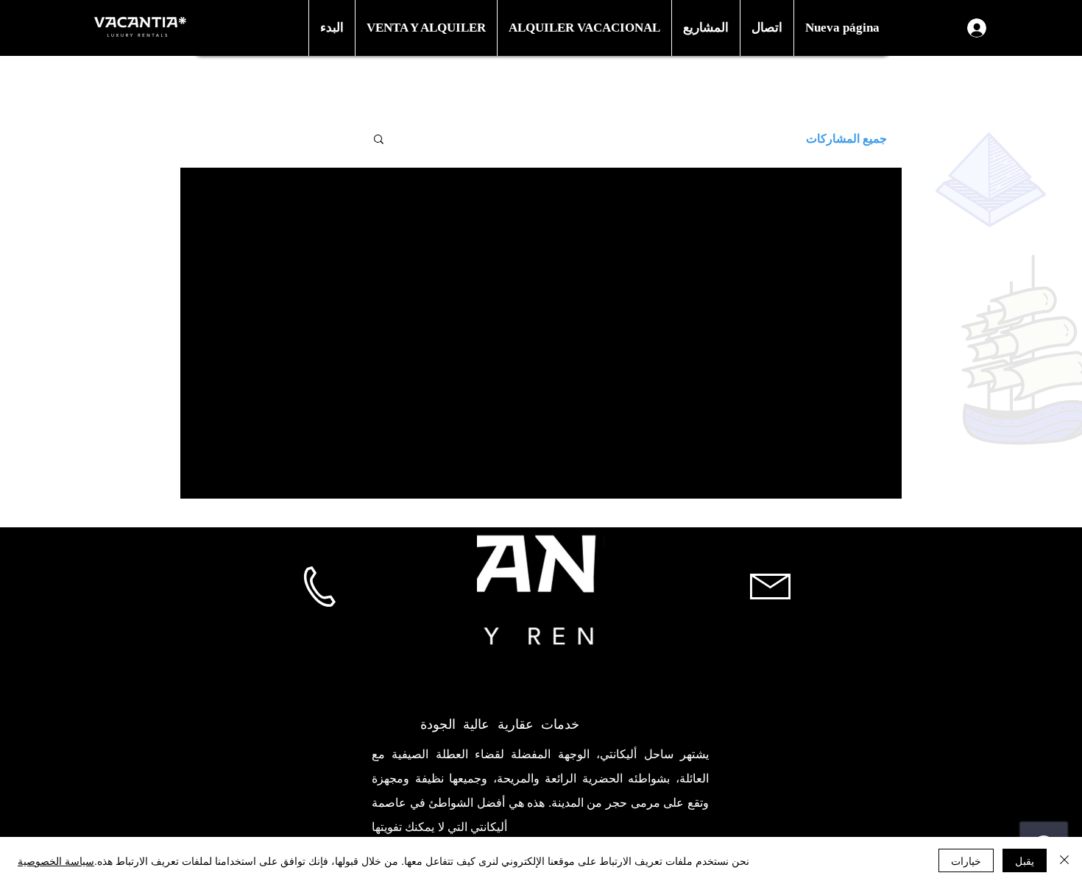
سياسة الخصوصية (56, 860)
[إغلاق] (1064, 860)
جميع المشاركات (846, 138)
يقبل (1024, 860)
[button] (426, 28)
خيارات (966, 860)
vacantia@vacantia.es (770, 657)
